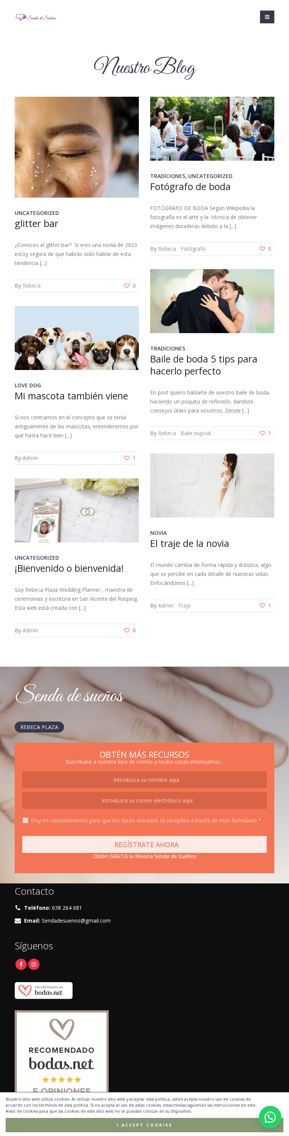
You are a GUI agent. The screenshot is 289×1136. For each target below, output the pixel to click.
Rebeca (32, 285)
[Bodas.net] (44, 990)
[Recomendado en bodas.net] (62, 1056)
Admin (30, 457)
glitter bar (36, 223)
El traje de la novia (189, 543)
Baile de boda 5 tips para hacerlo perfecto (203, 364)
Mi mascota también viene (71, 395)
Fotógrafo (193, 248)
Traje (184, 605)
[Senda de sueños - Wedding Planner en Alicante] (35, 17)
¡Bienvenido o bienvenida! (69, 568)
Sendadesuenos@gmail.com (76, 920)
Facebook (21, 964)
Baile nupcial (196, 433)
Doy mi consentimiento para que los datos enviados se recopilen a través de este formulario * (146, 820)
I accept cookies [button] (145, 1125)
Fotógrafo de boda (190, 186)
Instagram (34, 964)
